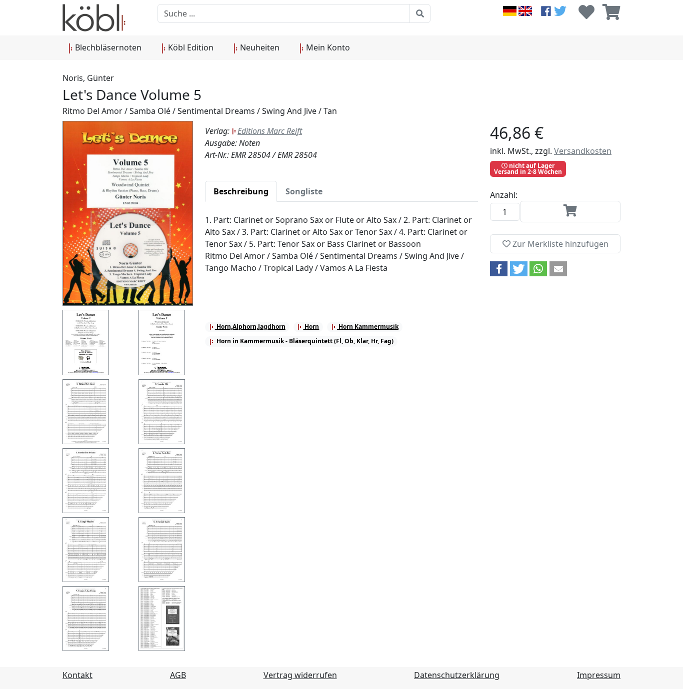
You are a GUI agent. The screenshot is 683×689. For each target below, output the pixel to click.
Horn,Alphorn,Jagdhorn (250, 326)
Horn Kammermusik (367, 326)
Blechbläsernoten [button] (107, 47)
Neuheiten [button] (259, 47)
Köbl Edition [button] (190, 47)
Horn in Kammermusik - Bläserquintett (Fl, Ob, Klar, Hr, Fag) (304, 341)
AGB (178, 675)
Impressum (598, 675)
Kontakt (77, 675)
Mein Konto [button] (327, 47)
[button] (499, 268)
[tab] (241, 191)
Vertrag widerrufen (300, 675)
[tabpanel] (341, 250)
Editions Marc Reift (270, 130)
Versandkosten (583, 150)
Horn (311, 326)
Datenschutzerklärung (457, 675)
